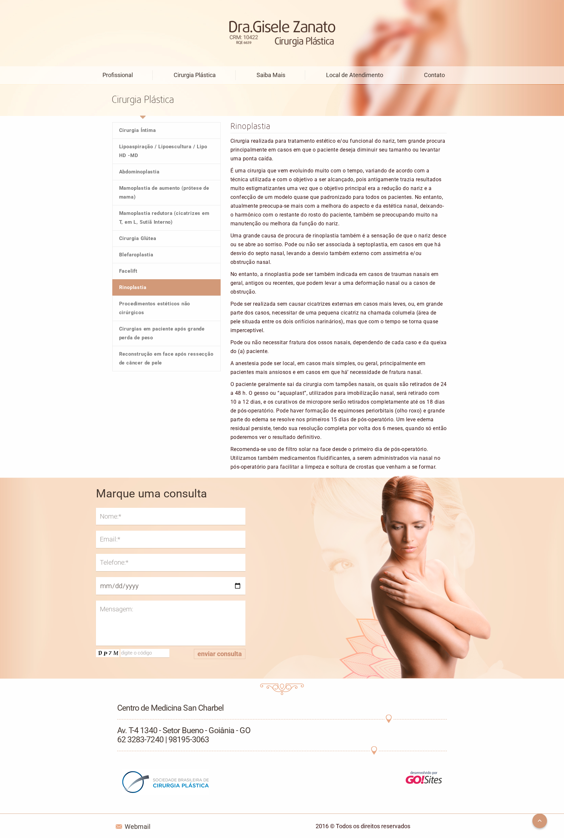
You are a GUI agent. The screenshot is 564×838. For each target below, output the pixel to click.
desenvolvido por (423, 773)
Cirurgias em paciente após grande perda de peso (162, 333)
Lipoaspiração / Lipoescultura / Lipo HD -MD (163, 151)
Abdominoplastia (139, 172)
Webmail (137, 826)
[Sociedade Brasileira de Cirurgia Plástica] (165, 783)
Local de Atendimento (354, 75)
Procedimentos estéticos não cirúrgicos (154, 308)
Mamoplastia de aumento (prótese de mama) (164, 192)
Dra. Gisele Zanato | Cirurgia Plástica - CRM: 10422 (282, 34)
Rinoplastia (133, 287)
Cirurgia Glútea (137, 238)
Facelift (128, 271)
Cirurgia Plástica (195, 75)
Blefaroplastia (136, 255)
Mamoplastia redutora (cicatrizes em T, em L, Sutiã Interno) (164, 217)
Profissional (117, 75)
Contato (434, 75)
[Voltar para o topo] (539, 821)
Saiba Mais (271, 75)
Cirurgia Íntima (137, 130)
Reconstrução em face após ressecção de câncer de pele (166, 358)
